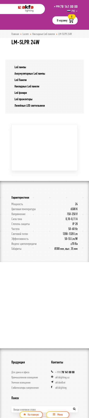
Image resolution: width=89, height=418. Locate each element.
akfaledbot (60, 382)
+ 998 (65, 372)
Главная (15, 34)
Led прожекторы (23, 99)
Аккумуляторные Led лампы (29, 73)
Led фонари (20, 93)
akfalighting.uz (62, 377)
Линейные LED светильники (29, 105)
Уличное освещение (20, 382)
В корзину (62, 20)
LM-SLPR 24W (65, 34)
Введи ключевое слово (24, 409)
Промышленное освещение (24, 377)
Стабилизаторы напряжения (25, 387)
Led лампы (20, 67)
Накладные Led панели (43, 34)
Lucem (26, 34)
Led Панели (20, 80)
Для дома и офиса (20, 372)
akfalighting (61, 387)
